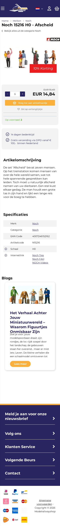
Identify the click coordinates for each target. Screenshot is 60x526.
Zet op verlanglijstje (31, 109)
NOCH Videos (40, 262)
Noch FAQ (38, 258)
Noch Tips (38, 255)
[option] (30, 57)
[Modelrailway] (19, 11)
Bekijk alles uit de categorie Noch (22, 30)
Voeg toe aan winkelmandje (32, 103)
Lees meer (20, 363)
